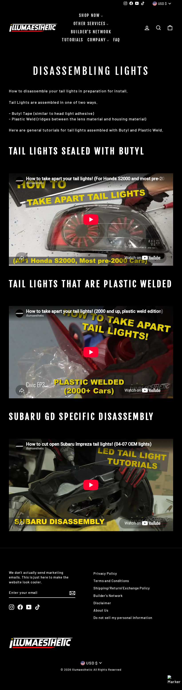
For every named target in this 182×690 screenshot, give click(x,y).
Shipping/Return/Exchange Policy (121, 588)
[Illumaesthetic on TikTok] (37, 607)
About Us (100, 610)
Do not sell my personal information (122, 618)
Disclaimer (102, 603)
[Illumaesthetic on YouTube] (29, 607)
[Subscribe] (72, 593)
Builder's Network (108, 596)
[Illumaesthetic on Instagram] (11, 607)
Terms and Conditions (111, 581)
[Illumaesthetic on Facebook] (20, 607)
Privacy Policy (105, 573)
